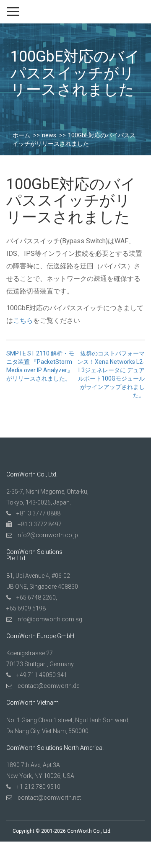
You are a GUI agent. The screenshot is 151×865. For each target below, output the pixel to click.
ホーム (21, 135)
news (49, 135)
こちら (23, 320)
